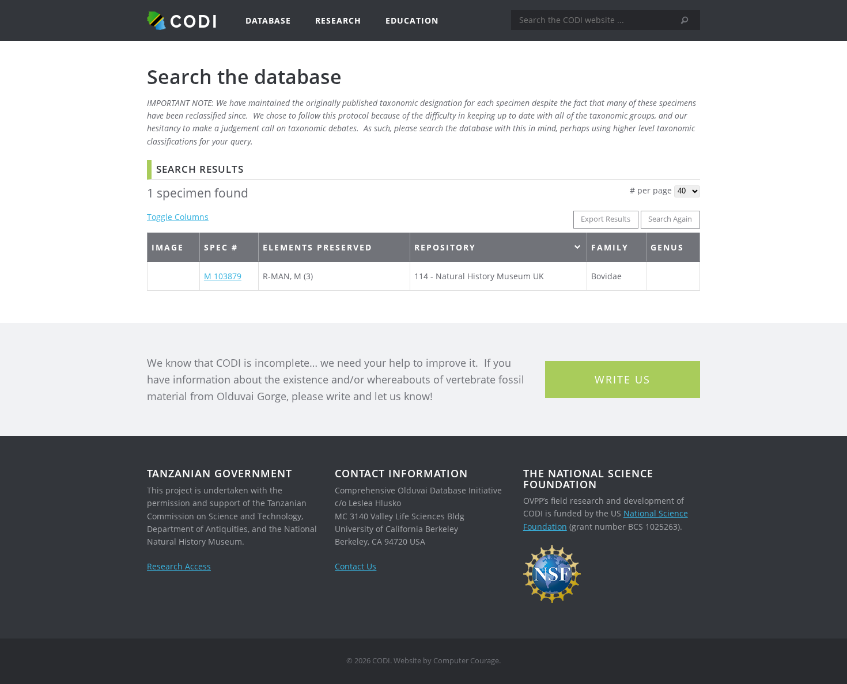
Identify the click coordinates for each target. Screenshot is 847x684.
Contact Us (355, 566)
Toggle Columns (178, 216)
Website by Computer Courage (446, 661)
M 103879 (222, 276)
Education (411, 20)
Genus (667, 247)
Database (268, 20)
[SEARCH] (688, 20)
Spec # (221, 247)
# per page (651, 190)
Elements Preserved (317, 247)
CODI (194, 21)
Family (610, 247)
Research (338, 20)
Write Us (623, 379)
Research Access (179, 566)
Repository (445, 247)
